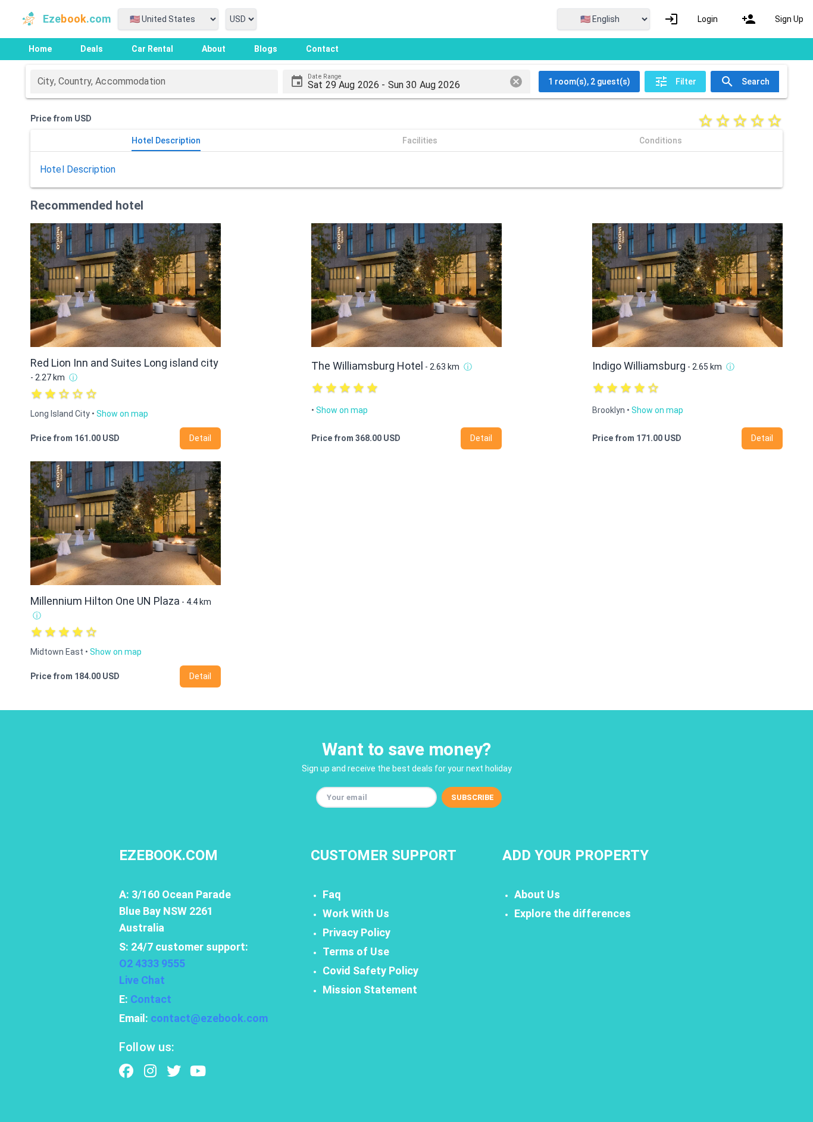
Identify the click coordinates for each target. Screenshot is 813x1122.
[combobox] (154, 81)
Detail (200, 438)
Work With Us (356, 913)
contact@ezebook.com (209, 1018)
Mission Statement (370, 989)
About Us (537, 894)
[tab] (165, 140)
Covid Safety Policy (370, 970)
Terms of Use (356, 951)
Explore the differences (572, 913)
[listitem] (691, 19)
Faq (332, 894)
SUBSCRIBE (472, 797)
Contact (150, 999)
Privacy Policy (356, 932)
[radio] (706, 120)
